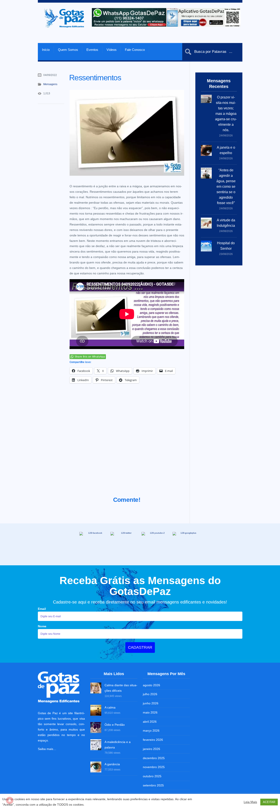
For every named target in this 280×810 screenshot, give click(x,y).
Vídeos (112, 50)
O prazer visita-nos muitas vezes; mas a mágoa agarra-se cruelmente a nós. (226, 113)
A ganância (112, 764)
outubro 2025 (152, 776)
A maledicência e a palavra (118, 744)
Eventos (92, 50)
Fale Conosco (135, 50)
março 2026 (151, 730)
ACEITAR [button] (269, 802)
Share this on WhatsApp (90, 356)
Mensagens (50, 84)
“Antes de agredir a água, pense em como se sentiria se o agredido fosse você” (226, 186)
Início (46, 50)
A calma (110, 707)
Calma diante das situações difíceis (121, 687)
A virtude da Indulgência (226, 222)
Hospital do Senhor (226, 245)
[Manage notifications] (9, 800)
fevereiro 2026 (153, 739)
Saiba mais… (47, 749)
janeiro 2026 (151, 749)
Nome (42, 626)
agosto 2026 (151, 685)
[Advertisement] (127, 445)
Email (42, 609)
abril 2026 (150, 721)
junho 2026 (150, 703)
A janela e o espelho (226, 150)
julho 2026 (150, 694)
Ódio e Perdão (115, 724)
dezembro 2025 (154, 758)
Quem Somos (68, 50)
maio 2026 (150, 712)
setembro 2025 (153, 785)
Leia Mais (250, 802)
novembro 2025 (154, 767)
